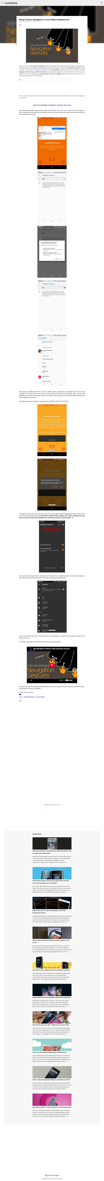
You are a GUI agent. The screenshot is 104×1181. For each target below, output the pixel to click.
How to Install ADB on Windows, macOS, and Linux (52, 105)
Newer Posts (47, 804)
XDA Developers (29, 692)
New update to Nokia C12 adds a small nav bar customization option (51, 1107)
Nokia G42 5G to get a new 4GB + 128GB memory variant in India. (50, 1025)
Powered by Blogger (53, 1175)
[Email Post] (20, 695)
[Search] (102, 3)
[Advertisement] (35, 797)
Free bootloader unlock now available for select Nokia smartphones (51, 997)
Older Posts (54, 804)
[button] (20, 25)
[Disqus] (52, 727)
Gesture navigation (29, 697)
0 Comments (39, 21)
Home (58, 804)
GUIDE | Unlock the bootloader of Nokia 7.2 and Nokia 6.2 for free (51, 1080)
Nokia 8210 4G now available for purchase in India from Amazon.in (51, 970)
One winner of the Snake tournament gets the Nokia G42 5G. (49, 1052)
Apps (21, 697)
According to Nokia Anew (38, 68)
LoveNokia (11, 2)
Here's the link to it (62, 110)
